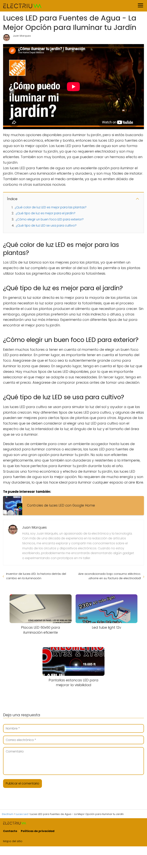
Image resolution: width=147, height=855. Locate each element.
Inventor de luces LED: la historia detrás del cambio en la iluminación (36, 576)
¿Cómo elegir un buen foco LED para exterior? (50, 219)
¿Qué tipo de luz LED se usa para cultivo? (46, 225)
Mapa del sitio (12, 841)
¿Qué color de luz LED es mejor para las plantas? (51, 207)
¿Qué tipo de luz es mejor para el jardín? (45, 213)
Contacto (10, 831)
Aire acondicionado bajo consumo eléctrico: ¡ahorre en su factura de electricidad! (109, 576)
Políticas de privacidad (37, 831)
